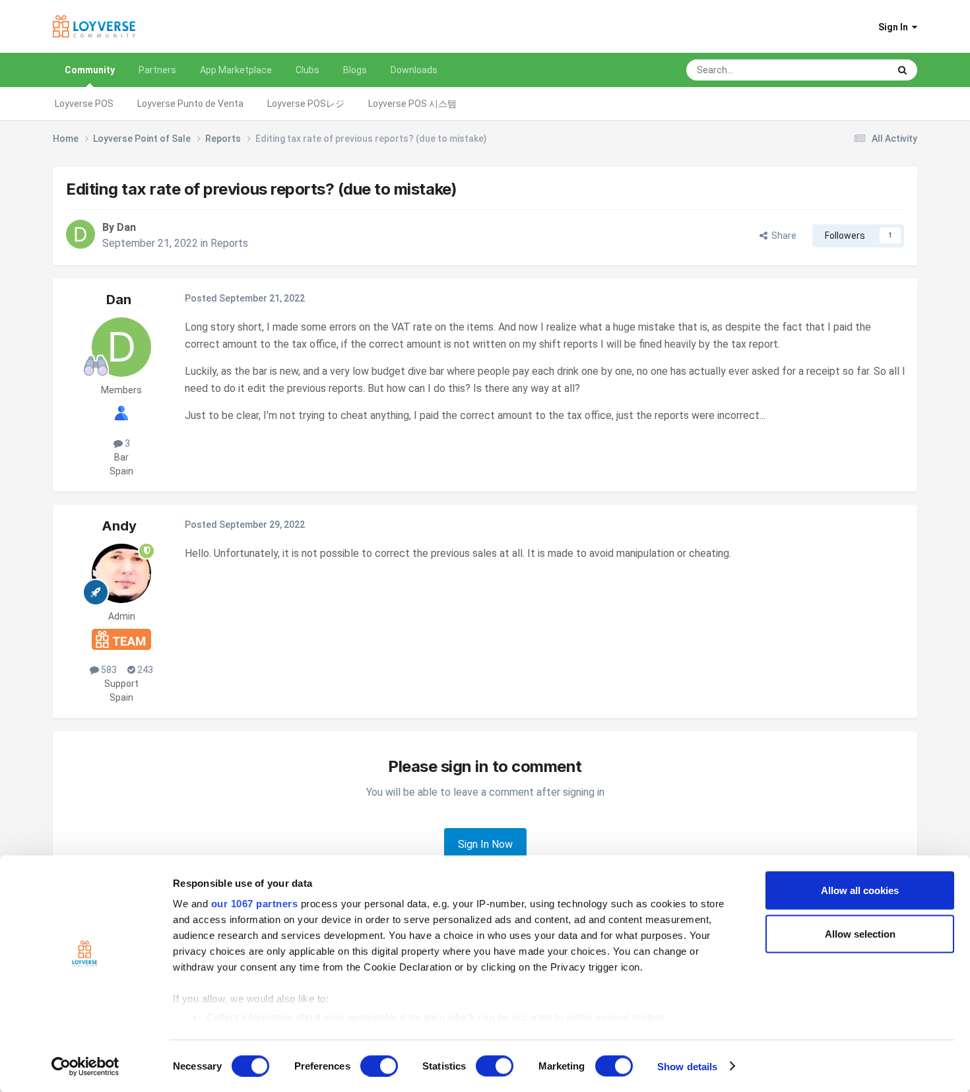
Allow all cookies (860, 890)
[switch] (379, 1065)
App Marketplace (236, 70)
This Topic (850, 70)
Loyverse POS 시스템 (412, 103)
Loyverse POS (84, 103)
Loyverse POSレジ (305, 103)
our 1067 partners (254, 903)
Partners (157, 70)
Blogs (355, 70)
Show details (687, 1066)
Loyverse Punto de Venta (190, 103)
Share (781, 235)
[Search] (902, 69)
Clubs (307, 70)
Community (90, 70)
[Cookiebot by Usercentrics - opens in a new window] (85, 1066)
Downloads (414, 70)
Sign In (895, 27)
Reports (229, 243)
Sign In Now (485, 844)
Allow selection (860, 933)
